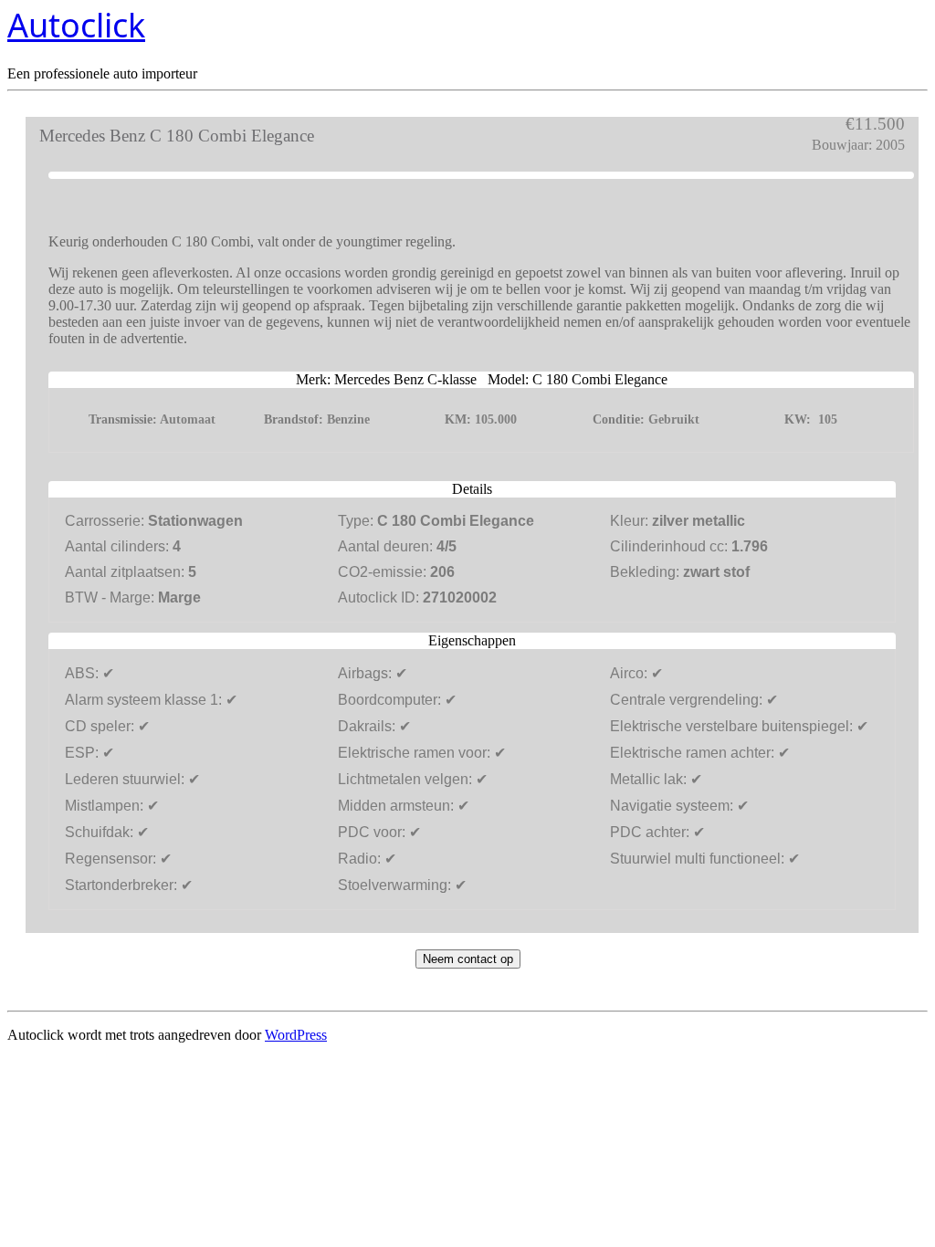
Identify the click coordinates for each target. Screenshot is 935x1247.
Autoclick (76, 25)
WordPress (296, 1035)
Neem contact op (468, 959)
